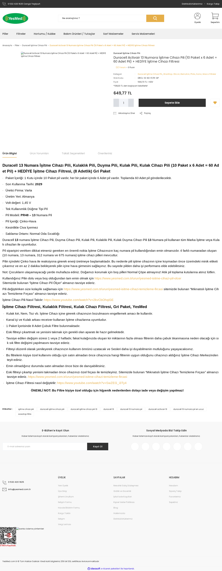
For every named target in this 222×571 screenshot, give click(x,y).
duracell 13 (108, 409)
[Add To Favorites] (215, 103)
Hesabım (173, 485)
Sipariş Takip (175, 491)
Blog (115, 507)
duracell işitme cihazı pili (52, 409)
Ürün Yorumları (39, 153)
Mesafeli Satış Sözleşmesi (125, 485)
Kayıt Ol (97, 446)
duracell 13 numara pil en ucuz (188, 409)
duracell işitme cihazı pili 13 (84, 409)
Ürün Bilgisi (9, 153)
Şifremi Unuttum (66, 496)
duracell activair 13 (157, 409)
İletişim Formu (65, 502)
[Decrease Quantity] (116, 103)
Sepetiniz (173, 502)
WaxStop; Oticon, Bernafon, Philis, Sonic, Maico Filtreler (189, 74)
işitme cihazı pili (26, 409)
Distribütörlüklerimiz (192, 3)
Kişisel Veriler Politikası (124, 502)
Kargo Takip (213, 3)
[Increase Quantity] (131, 103)
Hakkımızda (119, 513)
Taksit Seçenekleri (73, 153)
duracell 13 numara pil (131, 409)
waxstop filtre (24, 414)
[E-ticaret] (110, 568)
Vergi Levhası (64, 524)
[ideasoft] (93, 568)
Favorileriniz (175, 496)
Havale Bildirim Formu (69, 507)
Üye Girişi (62, 491)
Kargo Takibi (64, 513)
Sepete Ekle (172, 103)
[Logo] (15, 18)
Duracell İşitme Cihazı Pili (150, 74)
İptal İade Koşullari (122, 496)
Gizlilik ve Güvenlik (122, 491)
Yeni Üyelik (63, 485)
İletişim (61, 518)
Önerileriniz (105, 153)
